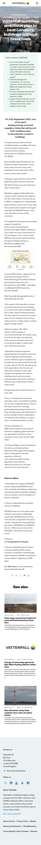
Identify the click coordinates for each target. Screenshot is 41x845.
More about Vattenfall (11, 814)
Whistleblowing (29, 826)
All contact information (16, 771)
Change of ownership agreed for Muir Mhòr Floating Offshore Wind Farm (20, 664)
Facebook (28, 783)
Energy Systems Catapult (18, 542)
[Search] (38, 3)
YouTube (17, 783)
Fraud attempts (9, 831)
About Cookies (22, 831)
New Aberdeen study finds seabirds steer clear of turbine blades (18, 712)
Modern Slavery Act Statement (19, 823)
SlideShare (22, 783)
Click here (12, 566)
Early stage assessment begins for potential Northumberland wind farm (20, 620)
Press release (18, 15)
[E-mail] (25, 575)
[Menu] (4, 3)
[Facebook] (12, 575)
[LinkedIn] (16, 575)
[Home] (20, 3)
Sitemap (33, 831)
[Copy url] (29, 575)
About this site (9, 821)
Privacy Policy (22, 821)
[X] (20, 575)
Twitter (5, 783)
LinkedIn (11, 783)
